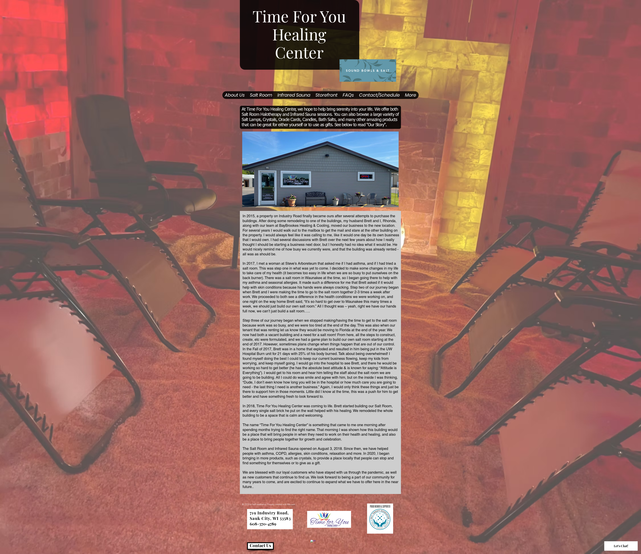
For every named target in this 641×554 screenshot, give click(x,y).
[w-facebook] (312, 542)
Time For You (299, 15)
